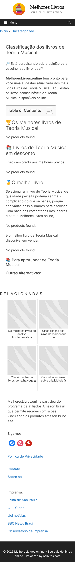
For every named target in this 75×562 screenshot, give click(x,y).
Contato (14, 469)
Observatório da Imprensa (28, 531)
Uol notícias (17, 515)
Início (4, 31)
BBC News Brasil (20, 523)
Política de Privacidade (25, 456)
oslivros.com (51, 556)
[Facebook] (12, 443)
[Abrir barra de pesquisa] (69, 22)
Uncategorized (23, 31)
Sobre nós (15, 477)
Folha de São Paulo (23, 500)
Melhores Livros (47, 7)
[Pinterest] (28, 443)
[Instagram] (20, 443)
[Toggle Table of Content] (47, 111)
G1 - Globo (16, 508)
